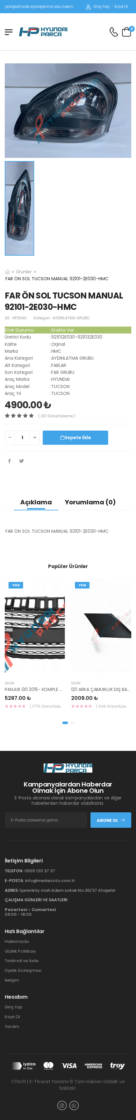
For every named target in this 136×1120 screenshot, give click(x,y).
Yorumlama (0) (90, 502)
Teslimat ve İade (22, 961)
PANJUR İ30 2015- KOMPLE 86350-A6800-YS (51, 689)
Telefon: (14, 871)
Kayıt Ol (121, 6)
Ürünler (24, 272)
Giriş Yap (102, 6)
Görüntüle (49, 670)
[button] (65, 723)
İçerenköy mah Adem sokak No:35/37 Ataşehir (67, 890)
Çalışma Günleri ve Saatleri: (36, 900)
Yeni (16, 585)
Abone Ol (107, 820)
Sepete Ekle (78, 437)
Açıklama (36, 502)
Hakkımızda (17, 941)
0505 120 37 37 (39, 871)
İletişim (12, 980)
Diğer (9, 683)
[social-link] (62, 1105)
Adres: (12, 890)
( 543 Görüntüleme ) (113, 706)
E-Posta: (14, 881)
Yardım (12, 1027)
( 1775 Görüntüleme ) (47, 706)
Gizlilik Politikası (20, 951)
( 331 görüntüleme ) (56, 416)
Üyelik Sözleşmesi (23, 970)
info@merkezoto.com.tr (50, 881)
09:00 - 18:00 (30, 912)
